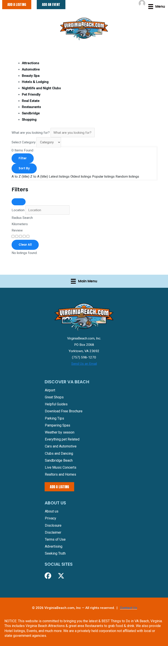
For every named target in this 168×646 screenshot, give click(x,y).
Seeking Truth (55, 553)
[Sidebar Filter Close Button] (19, 201)
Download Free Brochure (63, 411)
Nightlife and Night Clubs (41, 88)
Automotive (31, 69)
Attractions (30, 63)
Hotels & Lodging (35, 82)
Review (17, 230)
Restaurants (31, 107)
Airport (50, 390)
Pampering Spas (57, 425)
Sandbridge (31, 113)
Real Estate (31, 101)
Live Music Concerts (60, 467)
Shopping (29, 120)
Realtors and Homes (60, 474)
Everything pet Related (62, 439)
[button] (47, 575)
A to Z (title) (20, 176)
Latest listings (59, 176)
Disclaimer (53, 532)
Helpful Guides (56, 404)
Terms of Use (55, 539)
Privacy (50, 518)
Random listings (127, 176)
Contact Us (128, 608)
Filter (23, 158)
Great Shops (54, 397)
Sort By (24, 168)
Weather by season (59, 432)
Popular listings (103, 176)
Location (18, 210)
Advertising (53, 546)
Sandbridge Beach (59, 460)
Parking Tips (54, 418)
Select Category (23, 142)
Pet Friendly (31, 94)
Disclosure (53, 525)
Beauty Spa (31, 76)
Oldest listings (80, 176)
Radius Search (22, 218)
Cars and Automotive (61, 446)
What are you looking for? (31, 133)
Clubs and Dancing (59, 453)
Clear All (25, 245)
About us (51, 511)
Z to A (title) (39, 176)
